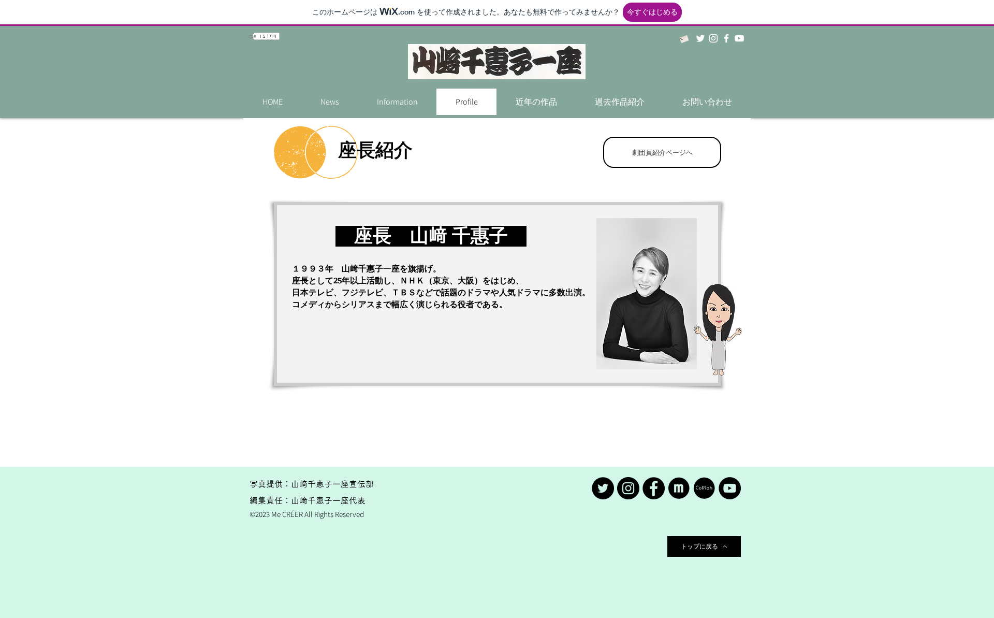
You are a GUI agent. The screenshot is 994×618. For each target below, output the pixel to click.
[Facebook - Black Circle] (653, 488)
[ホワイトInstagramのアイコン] (713, 38)
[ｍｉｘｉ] (679, 488)
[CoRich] (704, 488)
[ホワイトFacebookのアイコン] (726, 38)
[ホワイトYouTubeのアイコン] (739, 38)
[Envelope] (683, 38)
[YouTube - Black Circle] (730, 488)
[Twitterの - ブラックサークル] (603, 488)
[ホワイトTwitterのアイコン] (700, 38)
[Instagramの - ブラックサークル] (628, 488)
